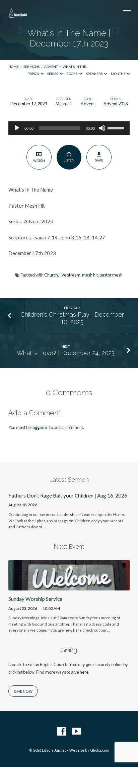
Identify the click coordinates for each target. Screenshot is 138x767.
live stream (70, 275)
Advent (51, 67)
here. (84, 672)
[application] (69, 128)
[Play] (17, 128)
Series (53, 74)
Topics (34, 74)
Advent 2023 (116, 103)
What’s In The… (75, 67)
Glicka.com (99, 750)
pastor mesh (111, 275)
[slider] (117, 127)
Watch (39, 160)
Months (118, 74)
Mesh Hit (64, 103)
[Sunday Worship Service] (69, 586)
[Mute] (102, 128)
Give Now (23, 691)
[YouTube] (76, 731)
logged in (40, 427)
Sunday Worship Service (35, 599)
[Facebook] (61, 731)
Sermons (31, 67)
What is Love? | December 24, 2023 (66, 352)
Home (13, 67)
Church (51, 275)
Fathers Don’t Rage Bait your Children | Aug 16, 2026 (67, 495)
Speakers (94, 74)
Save (99, 160)
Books (72, 74)
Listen (69, 160)
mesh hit (90, 275)
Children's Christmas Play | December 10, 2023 (72, 318)
